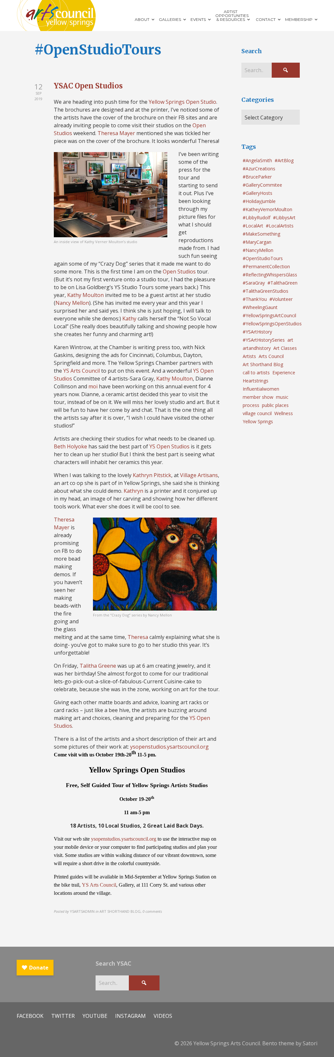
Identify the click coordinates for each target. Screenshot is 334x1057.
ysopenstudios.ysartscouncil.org (169, 746)
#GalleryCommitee (262, 185)
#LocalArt (253, 226)
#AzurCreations (259, 168)
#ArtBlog (284, 160)
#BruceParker (257, 177)
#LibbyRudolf (256, 217)
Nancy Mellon (72, 302)
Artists (249, 356)
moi (93, 386)
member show (258, 397)
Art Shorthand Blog (263, 364)
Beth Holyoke (70, 446)
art (290, 340)
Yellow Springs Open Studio (182, 101)
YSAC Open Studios (88, 85)
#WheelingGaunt (260, 307)
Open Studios (179, 271)
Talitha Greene (98, 665)
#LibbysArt (284, 217)
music (282, 397)
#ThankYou (255, 299)
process (251, 405)
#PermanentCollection (266, 266)
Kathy (129, 318)
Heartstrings (255, 381)
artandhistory (257, 348)
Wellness (283, 413)
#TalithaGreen (282, 283)
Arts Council (271, 356)
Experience (283, 372)
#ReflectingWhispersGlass (270, 275)
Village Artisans (199, 475)
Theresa (138, 637)
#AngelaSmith (257, 160)
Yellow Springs (258, 421)
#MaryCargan (257, 242)
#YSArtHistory (257, 332)
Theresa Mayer (116, 133)
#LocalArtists (280, 226)
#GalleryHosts (257, 193)
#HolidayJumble (259, 201)
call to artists (256, 372)
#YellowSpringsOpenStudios (272, 323)
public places (275, 405)
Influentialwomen (261, 389)
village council (257, 413)
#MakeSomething (261, 234)
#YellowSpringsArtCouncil (269, 315)
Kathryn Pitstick (152, 475)
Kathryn (133, 490)
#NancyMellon (258, 250)
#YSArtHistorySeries (264, 340)
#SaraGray (254, 283)
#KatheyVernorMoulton (267, 209)
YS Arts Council (81, 370)
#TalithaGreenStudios (265, 291)
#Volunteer (281, 299)
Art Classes (285, 348)
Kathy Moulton (85, 295)
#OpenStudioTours (263, 258)
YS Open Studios (169, 446)
